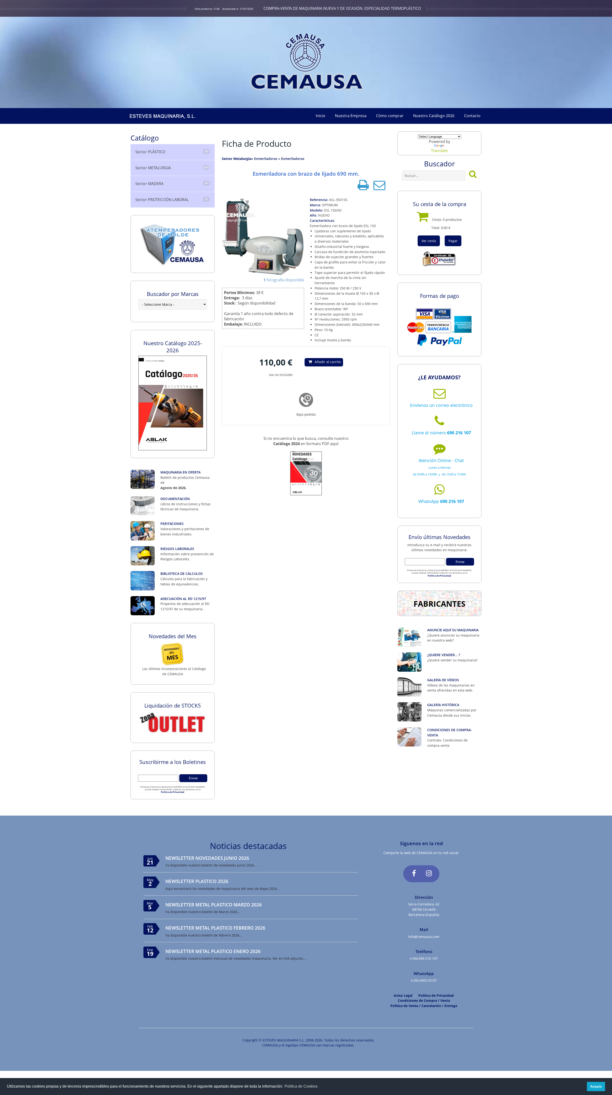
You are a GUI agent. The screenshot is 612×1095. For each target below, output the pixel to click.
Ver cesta (428, 241)
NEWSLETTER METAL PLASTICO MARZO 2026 (213, 905)
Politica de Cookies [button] (300, 1086)
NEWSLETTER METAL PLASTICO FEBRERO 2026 (215, 928)
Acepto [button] (596, 1086)
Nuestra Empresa (350, 115)
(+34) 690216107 (424, 980)
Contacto (472, 115)
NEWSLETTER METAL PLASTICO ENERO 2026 (213, 951)
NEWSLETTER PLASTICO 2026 (196, 881)
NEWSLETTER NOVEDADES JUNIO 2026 (207, 858)
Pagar (453, 241)
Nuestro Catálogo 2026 (433, 115)
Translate (439, 150)
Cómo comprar (390, 115)
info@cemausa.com (423, 936)
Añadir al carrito (328, 362)
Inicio (320, 115)
